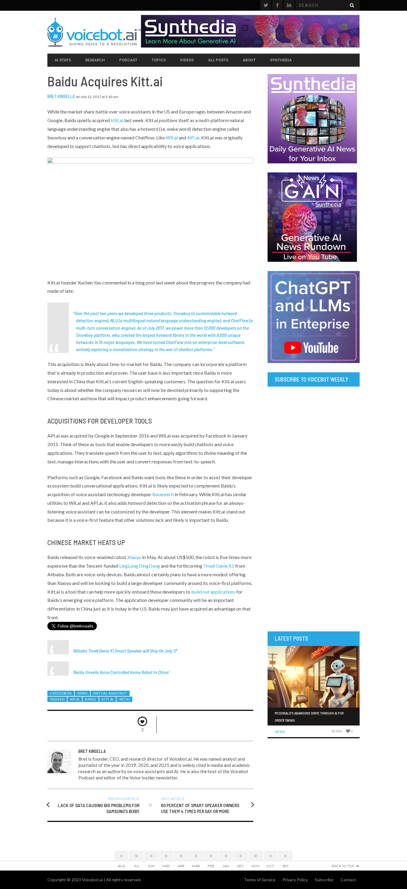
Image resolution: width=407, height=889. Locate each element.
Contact (348, 879)
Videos (187, 60)
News (82, 693)
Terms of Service (259, 879)
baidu (90, 699)
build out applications (213, 591)
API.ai (193, 137)
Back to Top (343, 866)
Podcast (128, 60)
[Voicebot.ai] (94, 32)
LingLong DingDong (139, 566)
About (249, 60)
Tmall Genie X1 (218, 566)
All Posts (218, 60)
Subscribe (324, 879)
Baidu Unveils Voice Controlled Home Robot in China (121, 672)
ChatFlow (239, 320)
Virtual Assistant (110, 693)
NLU (114, 320)
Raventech (163, 494)
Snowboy (181, 313)
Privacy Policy (295, 879)
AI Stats (63, 60)
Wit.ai (172, 137)
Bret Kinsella (61, 96)
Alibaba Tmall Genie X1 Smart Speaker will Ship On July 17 (125, 650)
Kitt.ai (117, 120)
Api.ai (75, 699)
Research (95, 60)
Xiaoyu (134, 557)
